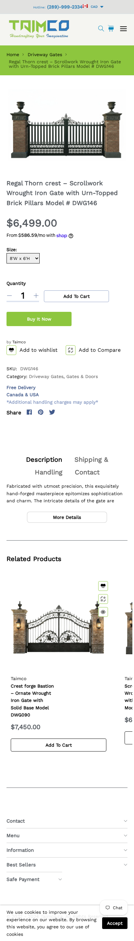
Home (13, 54)
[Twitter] (52, 412)
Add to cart (76, 296)
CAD (93, 6)
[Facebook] (29, 412)
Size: (12, 249)
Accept (115, 923)
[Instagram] (63, 412)
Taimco (19, 342)
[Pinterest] (40, 412)
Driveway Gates (45, 54)
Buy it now (39, 319)
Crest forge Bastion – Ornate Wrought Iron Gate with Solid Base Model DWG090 (32, 700)
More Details (67, 517)
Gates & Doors (82, 376)
